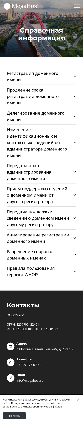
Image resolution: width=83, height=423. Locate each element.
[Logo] (22, 6)
